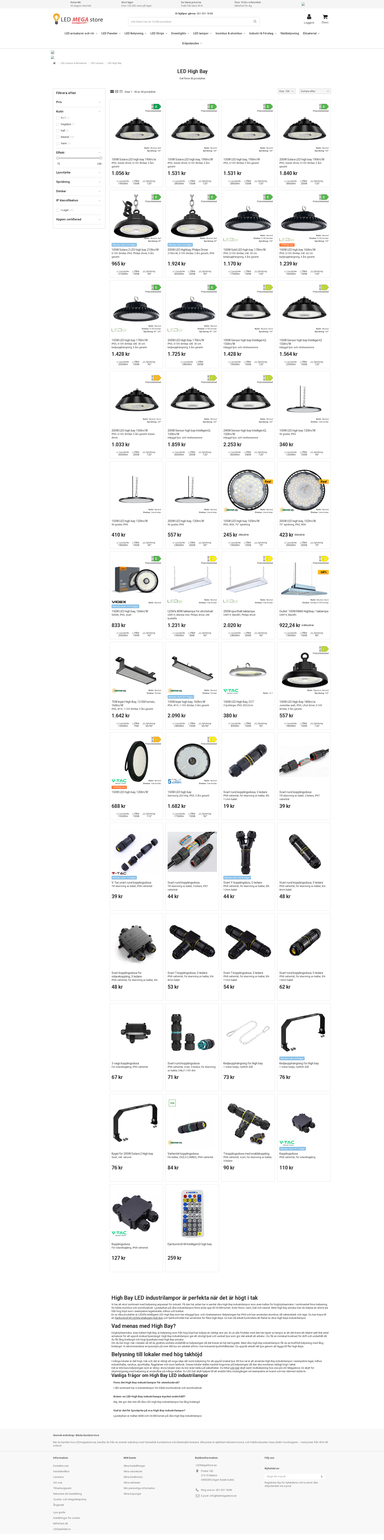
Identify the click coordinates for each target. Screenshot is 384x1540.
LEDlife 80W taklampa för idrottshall (190, 615)
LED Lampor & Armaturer (74, 63)
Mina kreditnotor (133, 1476)
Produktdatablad (153, 111)
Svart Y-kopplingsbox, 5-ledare (246, 886)
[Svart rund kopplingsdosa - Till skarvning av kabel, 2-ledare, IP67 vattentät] (304, 761)
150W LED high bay (188, 793)
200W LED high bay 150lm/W (133, 434)
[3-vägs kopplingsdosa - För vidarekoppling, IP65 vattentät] (136, 1032)
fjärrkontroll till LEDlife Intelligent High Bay (139, 1317)
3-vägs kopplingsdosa (130, 1065)
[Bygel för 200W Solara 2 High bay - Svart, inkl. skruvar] (136, 1123)
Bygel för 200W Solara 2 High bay (132, 1155)
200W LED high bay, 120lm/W (186, 522)
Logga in (309, 22)
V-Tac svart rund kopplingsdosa (132, 884)
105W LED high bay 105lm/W (241, 522)
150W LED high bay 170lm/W (130, 344)
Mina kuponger (132, 1493)
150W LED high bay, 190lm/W (241, 161)
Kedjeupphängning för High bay (243, 1065)
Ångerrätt (58, 1504)
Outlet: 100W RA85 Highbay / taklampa (303, 613)
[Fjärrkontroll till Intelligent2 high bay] (192, 1213)
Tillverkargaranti (62, 1488)
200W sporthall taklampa (239, 613)
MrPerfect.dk (60, 1523)
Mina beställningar (134, 1465)
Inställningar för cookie (66, 1517)
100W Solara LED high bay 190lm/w (134, 163)
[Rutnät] (112, 91)
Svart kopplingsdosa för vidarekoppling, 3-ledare (135, 978)
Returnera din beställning (67, 1493)
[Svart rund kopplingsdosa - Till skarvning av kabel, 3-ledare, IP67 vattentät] (192, 852)
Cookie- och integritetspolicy (69, 1499)
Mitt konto (130, 1457)
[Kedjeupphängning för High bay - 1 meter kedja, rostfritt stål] (248, 1032)
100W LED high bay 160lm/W (297, 253)
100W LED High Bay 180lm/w (300, 705)
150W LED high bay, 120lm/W (130, 792)
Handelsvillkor (61, 1471)
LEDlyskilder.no (62, 1529)
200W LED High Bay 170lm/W (186, 344)
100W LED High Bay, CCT (238, 703)
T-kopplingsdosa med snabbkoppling (247, 1157)
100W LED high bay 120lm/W (297, 432)
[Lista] (116, 91)
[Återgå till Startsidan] (54, 63)
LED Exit (234, 1367)
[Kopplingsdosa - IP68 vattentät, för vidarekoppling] (304, 1123)
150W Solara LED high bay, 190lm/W (190, 163)
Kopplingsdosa (297, 1155)
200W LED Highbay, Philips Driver (191, 251)
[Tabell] (121, 91)
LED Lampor (97, 63)
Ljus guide (59, 1512)
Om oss (57, 1482)
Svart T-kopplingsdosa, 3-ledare (191, 976)
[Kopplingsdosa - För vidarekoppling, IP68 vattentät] (136, 1213)
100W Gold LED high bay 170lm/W (244, 253)
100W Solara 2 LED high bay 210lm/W (135, 253)
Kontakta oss (61, 1465)
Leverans (58, 1476)
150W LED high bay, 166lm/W (130, 613)
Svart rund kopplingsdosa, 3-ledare (246, 795)
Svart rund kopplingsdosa (299, 795)
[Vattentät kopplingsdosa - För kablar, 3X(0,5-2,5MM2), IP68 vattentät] (192, 1123)
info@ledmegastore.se (223, 1495)
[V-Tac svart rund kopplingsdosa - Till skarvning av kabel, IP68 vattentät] (136, 852)
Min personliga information (139, 1488)
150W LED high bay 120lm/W (130, 522)
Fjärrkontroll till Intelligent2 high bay (190, 1244)
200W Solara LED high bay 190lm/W (301, 163)
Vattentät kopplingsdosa (190, 1155)
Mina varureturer (133, 1471)
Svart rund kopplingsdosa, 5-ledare (302, 976)
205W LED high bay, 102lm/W (297, 522)
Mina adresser (132, 1482)
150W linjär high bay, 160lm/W (188, 703)
